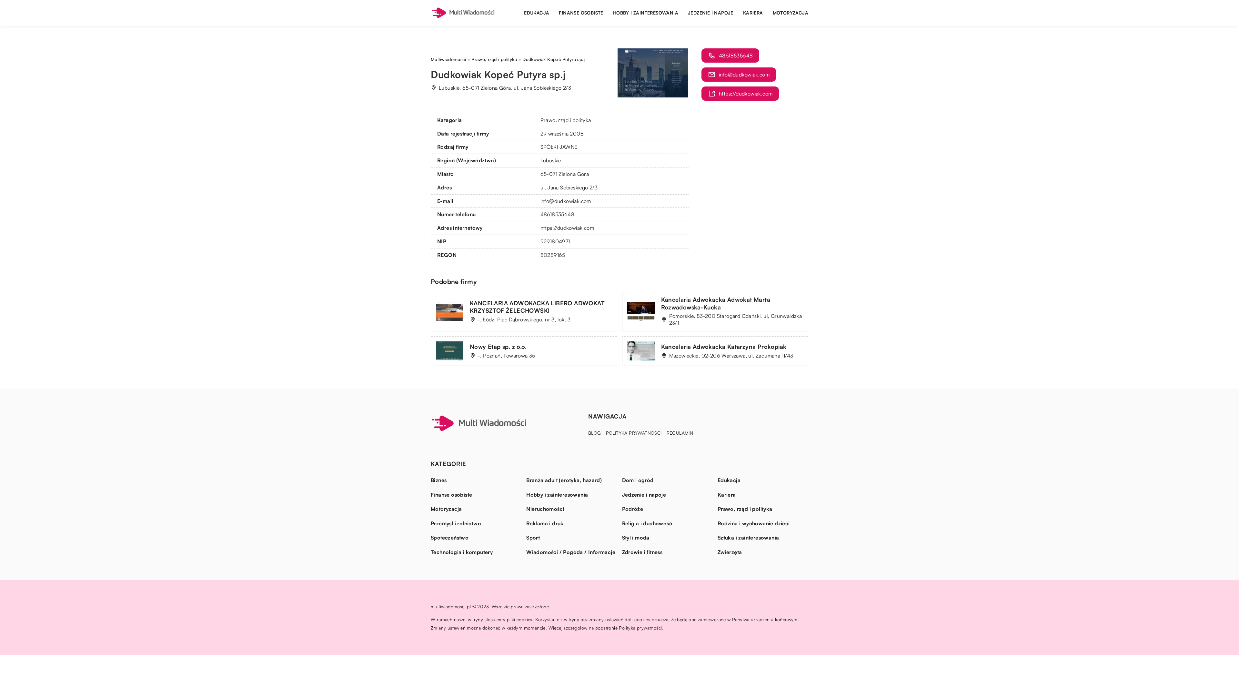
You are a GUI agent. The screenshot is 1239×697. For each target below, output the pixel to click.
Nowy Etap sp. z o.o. (498, 346)
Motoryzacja (790, 12)
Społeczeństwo (449, 537)
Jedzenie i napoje (710, 12)
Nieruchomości (545, 509)
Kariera (753, 12)
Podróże (632, 509)
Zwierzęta (730, 552)
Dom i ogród (638, 480)
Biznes (439, 480)
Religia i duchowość (647, 523)
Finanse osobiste (581, 12)
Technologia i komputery (462, 552)
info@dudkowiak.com (565, 201)
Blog (594, 433)
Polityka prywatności (634, 433)
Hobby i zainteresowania (645, 12)
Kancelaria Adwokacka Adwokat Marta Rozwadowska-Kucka (716, 303)
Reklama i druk (545, 523)
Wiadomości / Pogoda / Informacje (570, 552)
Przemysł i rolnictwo (456, 523)
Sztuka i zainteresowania (748, 537)
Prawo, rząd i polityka (565, 120)
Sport (533, 537)
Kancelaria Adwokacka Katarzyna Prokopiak (724, 346)
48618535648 (557, 214)
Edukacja (536, 12)
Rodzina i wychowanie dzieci (754, 523)
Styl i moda (636, 537)
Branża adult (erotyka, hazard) (564, 480)
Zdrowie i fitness (642, 552)
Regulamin (680, 433)
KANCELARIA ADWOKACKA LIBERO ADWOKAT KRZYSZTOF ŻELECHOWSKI (537, 306)
